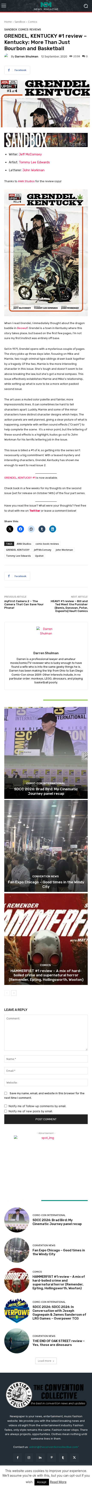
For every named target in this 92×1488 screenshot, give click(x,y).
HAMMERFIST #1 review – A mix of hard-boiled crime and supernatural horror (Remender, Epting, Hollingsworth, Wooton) (46, 975)
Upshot (39, 555)
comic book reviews (47, 543)
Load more (44, 1361)
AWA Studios (26, 181)
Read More (58, 1482)
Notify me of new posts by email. (31, 1111)
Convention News (45, 876)
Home (8, 22)
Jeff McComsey (30, 154)
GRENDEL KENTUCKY (18, 549)
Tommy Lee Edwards (34, 162)
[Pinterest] (51, 1457)
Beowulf (22, 328)
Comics (32, 22)
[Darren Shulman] (7, 56)
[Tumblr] (63, 1457)
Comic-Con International (45, 783)
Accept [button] (41, 1482)
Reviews (35, 29)
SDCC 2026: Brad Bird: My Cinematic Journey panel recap (46, 791)
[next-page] (13, 993)
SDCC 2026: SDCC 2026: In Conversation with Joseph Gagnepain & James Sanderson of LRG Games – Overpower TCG (59, 1312)
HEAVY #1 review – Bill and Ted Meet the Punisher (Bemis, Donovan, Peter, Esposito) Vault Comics (69, 606)
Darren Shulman (26, 56)
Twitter (34, 510)
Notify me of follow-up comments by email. (37, 1106)
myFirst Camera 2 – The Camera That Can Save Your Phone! (24, 604)
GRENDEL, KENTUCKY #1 (20, 477)
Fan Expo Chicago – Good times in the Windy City (46, 884)
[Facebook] (17, 1457)
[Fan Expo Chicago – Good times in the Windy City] (46, 846)
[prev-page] (7, 993)
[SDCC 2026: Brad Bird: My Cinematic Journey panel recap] (46, 753)
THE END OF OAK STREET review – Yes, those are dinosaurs (59, 1343)
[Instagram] (29, 1457)
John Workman (33, 170)
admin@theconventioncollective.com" (54, 1447)
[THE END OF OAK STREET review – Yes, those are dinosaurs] (16, 1340)
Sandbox (20, 22)
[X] (74, 1457)
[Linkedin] (40, 1457)
